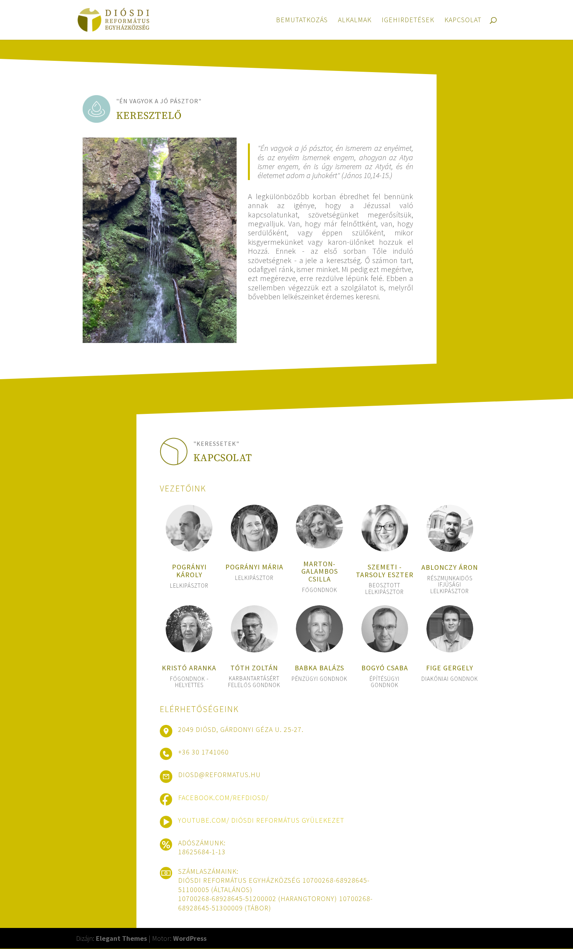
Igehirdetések (408, 20)
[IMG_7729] (160, 340)
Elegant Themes (121, 938)
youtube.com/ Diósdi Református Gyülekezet (261, 820)
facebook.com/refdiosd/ (223, 797)
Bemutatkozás (302, 20)
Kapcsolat (462, 20)
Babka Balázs (319, 667)
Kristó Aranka (189, 667)
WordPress (190, 938)
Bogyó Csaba (384, 667)
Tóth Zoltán (254, 667)
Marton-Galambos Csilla (319, 571)
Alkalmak (354, 20)
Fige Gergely (449, 667)
